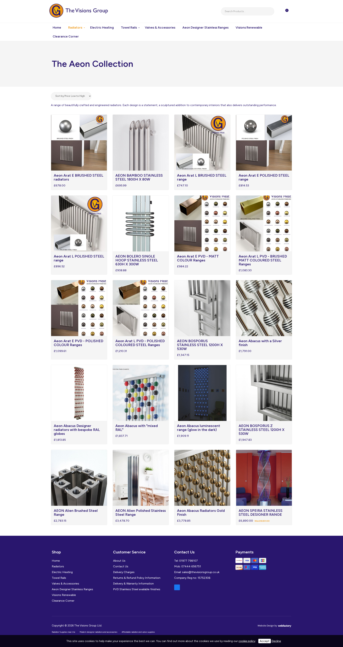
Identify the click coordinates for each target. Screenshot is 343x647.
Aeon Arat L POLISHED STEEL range (79, 258)
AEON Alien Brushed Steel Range (76, 512)
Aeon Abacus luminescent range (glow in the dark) (198, 428)
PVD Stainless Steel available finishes (136, 589)
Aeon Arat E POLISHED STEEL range (264, 177)
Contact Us (120, 566)
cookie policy (246, 641)
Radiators (75, 27)
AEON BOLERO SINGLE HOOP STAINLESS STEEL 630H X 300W (136, 260)
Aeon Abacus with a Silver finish (260, 343)
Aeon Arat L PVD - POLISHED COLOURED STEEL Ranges (140, 343)
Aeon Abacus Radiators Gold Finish (201, 512)
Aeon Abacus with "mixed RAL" (136, 428)
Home (57, 27)
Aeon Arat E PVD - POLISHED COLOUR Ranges (78, 343)
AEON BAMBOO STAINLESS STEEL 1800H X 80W (139, 177)
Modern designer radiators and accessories (98, 632)
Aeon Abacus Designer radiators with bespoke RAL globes (77, 430)
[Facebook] (177, 587)
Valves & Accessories (160, 27)
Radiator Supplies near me (63, 632)
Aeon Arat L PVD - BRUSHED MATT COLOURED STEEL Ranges (263, 260)
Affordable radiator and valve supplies (138, 632)
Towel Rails (129, 27)
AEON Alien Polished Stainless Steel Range (140, 512)
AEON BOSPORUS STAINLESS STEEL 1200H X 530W (200, 345)
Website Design (266, 625)
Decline (276, 641)
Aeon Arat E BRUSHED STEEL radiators (78, 177)
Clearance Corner (66, 36)
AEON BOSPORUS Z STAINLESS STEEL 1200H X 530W (261, 430)
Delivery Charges (124, 572)
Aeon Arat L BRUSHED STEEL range (201, 177)
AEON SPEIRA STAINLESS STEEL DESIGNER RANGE (260, 512)
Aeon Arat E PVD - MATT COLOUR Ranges (198, 258)
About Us (119, 560)
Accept (264, 641)
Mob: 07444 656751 (187, 566)
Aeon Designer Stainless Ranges (205, 27)
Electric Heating (102, 27)
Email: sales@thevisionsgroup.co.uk (196, 572)
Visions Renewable (249, 27)
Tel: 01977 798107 (186, 560)
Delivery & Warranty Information (133, 583)
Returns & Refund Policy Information (136, 577)
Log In (295, 11)
